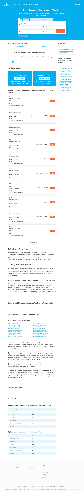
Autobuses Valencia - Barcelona (40, 333)
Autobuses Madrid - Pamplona (40, 338)
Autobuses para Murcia (65, 85)
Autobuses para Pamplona (66, 90)
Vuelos (15, 4)
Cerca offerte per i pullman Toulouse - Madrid (25, 314)
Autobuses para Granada (65, 79)
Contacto (17, 469)
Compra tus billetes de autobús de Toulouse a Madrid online (30, 303)
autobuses (14, 43)
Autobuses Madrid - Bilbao (14, 338)
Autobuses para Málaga (65, 77)
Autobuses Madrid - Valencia (14, 325)
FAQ (17, 467)
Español (77, 4)
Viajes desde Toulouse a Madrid (67, 49)
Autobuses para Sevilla (65, 84)
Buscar (60, 31)
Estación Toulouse (15, 388)
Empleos (30, 469)
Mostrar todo (32, 242)
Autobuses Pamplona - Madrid (40, 331)
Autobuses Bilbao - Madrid (14, 328)
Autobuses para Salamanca (66, 81)
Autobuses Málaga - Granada (15, 334)
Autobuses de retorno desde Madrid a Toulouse (66, 51)
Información (20, 46)
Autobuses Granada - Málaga (39, 334)
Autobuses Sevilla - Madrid (14, 331)
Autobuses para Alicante (65, 88)
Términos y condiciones (47, 484)
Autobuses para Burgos (65, 74)
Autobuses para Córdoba (65, 82)
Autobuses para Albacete (65, 87)
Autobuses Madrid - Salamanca (15, 323)
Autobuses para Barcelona (66, 76)
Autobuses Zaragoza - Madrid (39, 325)
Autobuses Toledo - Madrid (39, 326)
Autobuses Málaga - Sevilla (39, 330)
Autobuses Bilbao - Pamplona (15, 336)
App (40, 4)
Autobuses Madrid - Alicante (39, 336)
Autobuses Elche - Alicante (39, 328)
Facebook (44, 474)
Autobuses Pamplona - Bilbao (40, 323)
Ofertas (52, 101)
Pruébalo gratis (19, 78)
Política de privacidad (36, 484)
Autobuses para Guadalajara (66, 71)
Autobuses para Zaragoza (66, 68)
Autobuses (25, 4)
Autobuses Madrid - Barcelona (15, 330)
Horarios (44, 46)
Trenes (19, 4)
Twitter (43, 476)
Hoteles (36, 4)
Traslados (31, 4)
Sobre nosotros (32, 467)
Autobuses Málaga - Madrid (14, 326)
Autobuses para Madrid (65, 47)
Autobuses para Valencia (65, 73)
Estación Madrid (14, 399)
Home (9, 43)
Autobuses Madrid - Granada (14, 333)
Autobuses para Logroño (65, 70)
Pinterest (44, 477)
